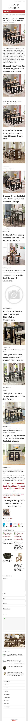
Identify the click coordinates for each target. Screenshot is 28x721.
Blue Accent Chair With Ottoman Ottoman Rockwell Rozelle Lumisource (15, 655)
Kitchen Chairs (7, 694)
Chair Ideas (8, 14)
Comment (5, 578)
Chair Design (15, 719)
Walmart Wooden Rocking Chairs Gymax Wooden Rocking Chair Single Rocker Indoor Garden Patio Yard (15, 674)
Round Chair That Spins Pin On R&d (15, 666)
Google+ (22, 523)
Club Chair (6, 688)
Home (4, 14)
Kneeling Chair (7, 697)
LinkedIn (7, 526)
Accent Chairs (7, 681)
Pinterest (15, 526)
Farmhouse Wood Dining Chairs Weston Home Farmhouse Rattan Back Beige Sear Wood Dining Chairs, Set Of (16, 662)
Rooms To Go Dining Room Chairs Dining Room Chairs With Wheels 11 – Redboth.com (13, 495)
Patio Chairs (6, 703)
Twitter (7, 523)
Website (5, 603)
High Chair (6, 691)
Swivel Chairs (7, 706)
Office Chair (6, 700)
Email (21, 526)
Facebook (15, 523)
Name (4, 593)
